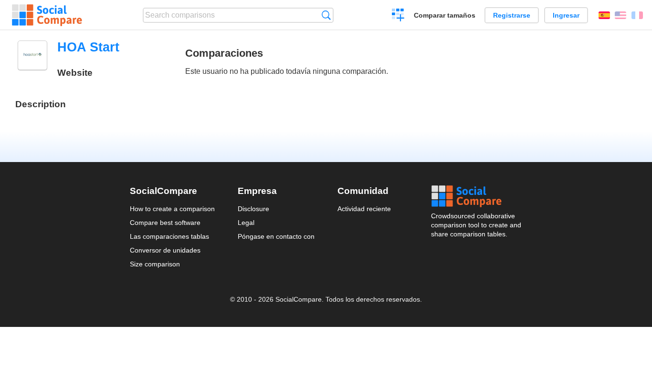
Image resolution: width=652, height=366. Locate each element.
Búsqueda (326, 15)
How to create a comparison (172, 209)
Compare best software (165, 222)
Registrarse (511, 15)
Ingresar (566, 15)
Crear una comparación (398, 16)
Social (477, 196)
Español (604, 15)
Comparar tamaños (444, 15)
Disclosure (253, 209)
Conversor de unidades (165, 250)
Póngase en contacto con (276, 236)
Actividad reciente (364, 209)
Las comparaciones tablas (169, 236)
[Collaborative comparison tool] (47, 15)
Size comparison (155, 264)
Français (637, 15)
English (620, 15)
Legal (246, 222)
